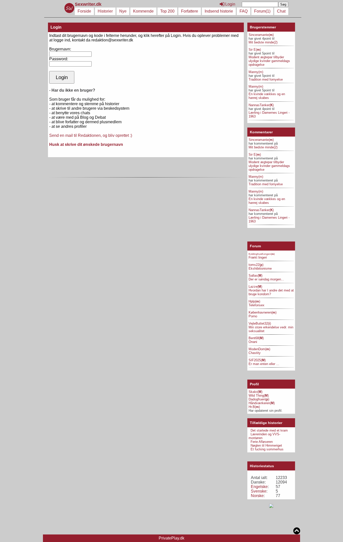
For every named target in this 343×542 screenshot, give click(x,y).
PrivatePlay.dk (171, 538)
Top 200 (167, 11)
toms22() (256, 265)
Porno (253, 316)
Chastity (255, 353)
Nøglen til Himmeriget (266, 445)
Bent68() (256, 338)
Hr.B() (254, 407)
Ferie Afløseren (262, 442)
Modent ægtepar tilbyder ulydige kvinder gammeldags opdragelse (269, 61)
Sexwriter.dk (89, 4)
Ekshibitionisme (260, 268)
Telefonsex (256, 305)
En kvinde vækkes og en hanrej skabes (267, 96)
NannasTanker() (261, 105)
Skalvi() (255, 392)
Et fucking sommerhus (267, 449)
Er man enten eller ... (264, 364)
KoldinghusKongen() (262, 254)
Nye (123, 11)
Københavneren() (262, 312)
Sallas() (255, 275)
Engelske (259, 487)
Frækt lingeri (258, 257)
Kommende (143, 11)
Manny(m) (256, 72)
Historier (105, 11)
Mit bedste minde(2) (263, 42)
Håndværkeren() (262, 403)
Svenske (258, 491)
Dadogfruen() (259, 399)
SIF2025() (257, 360)
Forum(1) (262, 11)
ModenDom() (259, 349)
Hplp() (254, 301)
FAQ (244, 11)
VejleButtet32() (260, 323)
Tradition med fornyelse (266, 79)
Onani (253, 342)
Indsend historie (219, 11)
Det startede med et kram (269, 430)
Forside (84, 11)
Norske (257, 496)
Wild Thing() (259, 395)
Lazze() (255, 286)
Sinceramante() (261, 35)
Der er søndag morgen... (266, 279)
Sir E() (255, 49)
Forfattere (189, 11)
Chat (281, 11)
